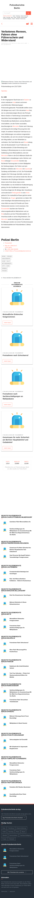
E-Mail (18, 251)
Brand (15, 17)
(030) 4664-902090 (12, 249)
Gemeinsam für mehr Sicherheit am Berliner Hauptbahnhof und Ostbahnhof (16, 439)
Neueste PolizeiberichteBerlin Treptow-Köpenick (11, 781)
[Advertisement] (17, 63)
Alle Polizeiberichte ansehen (16, 872)
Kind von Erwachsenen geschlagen (20, 595)
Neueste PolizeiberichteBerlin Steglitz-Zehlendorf (12, 734)
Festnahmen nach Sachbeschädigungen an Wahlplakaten (13, 396)
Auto (14, 102)
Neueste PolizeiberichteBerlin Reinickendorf (11, 684)
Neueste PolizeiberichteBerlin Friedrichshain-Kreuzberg (15, 542)
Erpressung (22, 18)
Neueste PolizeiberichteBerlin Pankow (11, 660)
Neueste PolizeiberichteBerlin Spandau (11, 710)
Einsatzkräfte (15, 161)
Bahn (8, 265)
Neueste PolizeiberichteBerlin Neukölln (11, 637)
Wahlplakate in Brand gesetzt (18, 723)
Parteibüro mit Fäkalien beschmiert (20, 787)
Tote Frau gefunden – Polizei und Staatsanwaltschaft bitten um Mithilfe (20, 675)
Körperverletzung (24, 15)
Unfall (4, 17)
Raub (14, 15)
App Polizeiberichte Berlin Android (13, 817)
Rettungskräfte (16, 192)
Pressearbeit (8, 243)
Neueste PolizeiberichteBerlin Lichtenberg (11, 566)
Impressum (12, 891)
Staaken (26, 99)
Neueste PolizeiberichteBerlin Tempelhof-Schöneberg (13, 757)
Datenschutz (4, 891)
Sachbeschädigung (7, 18)
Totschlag (8, 17)
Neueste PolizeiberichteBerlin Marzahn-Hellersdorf (13, 589)
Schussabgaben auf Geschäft (18, 739)
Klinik (27, 192)
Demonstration (24, 17)
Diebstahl (18, 18)
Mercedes (16, 126)
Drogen (13, 18)
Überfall (18, 17)
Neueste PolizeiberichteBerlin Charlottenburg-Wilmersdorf (16, 516)
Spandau (4, 91)
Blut (2, 214)
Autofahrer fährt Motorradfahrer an (20, 521)
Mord (12, 17)
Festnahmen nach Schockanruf (15, 355)
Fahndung (18, 15)
